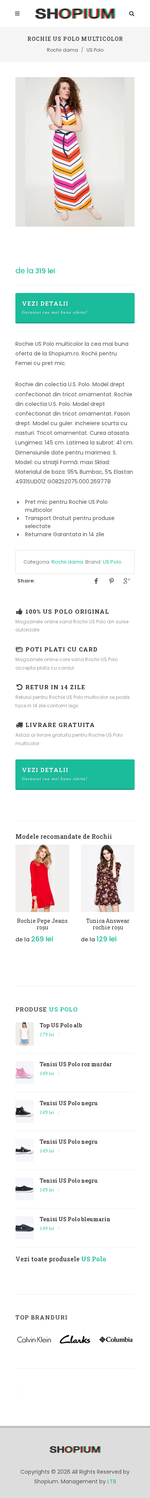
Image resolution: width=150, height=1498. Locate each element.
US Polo (112, 562)
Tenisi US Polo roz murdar (76, 1064)
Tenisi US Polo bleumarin (75, 1219)
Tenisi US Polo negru (69, 1103)
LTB (111, 1481)
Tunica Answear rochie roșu (108, 924)
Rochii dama (67, 562)
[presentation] (8, 898)
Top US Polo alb (61, 1025)
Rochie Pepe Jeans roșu (42, 924)
